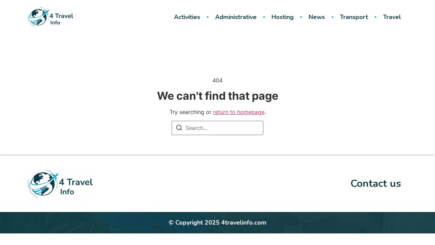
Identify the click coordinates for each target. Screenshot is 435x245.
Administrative (236, 17)
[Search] (179, 128)
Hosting (283, 17)
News (317, 17)
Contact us (375, 184)
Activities (187, 17)
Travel (392, 17)
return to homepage (238, 112)
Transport (354, 17)
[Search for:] (217, 128)
